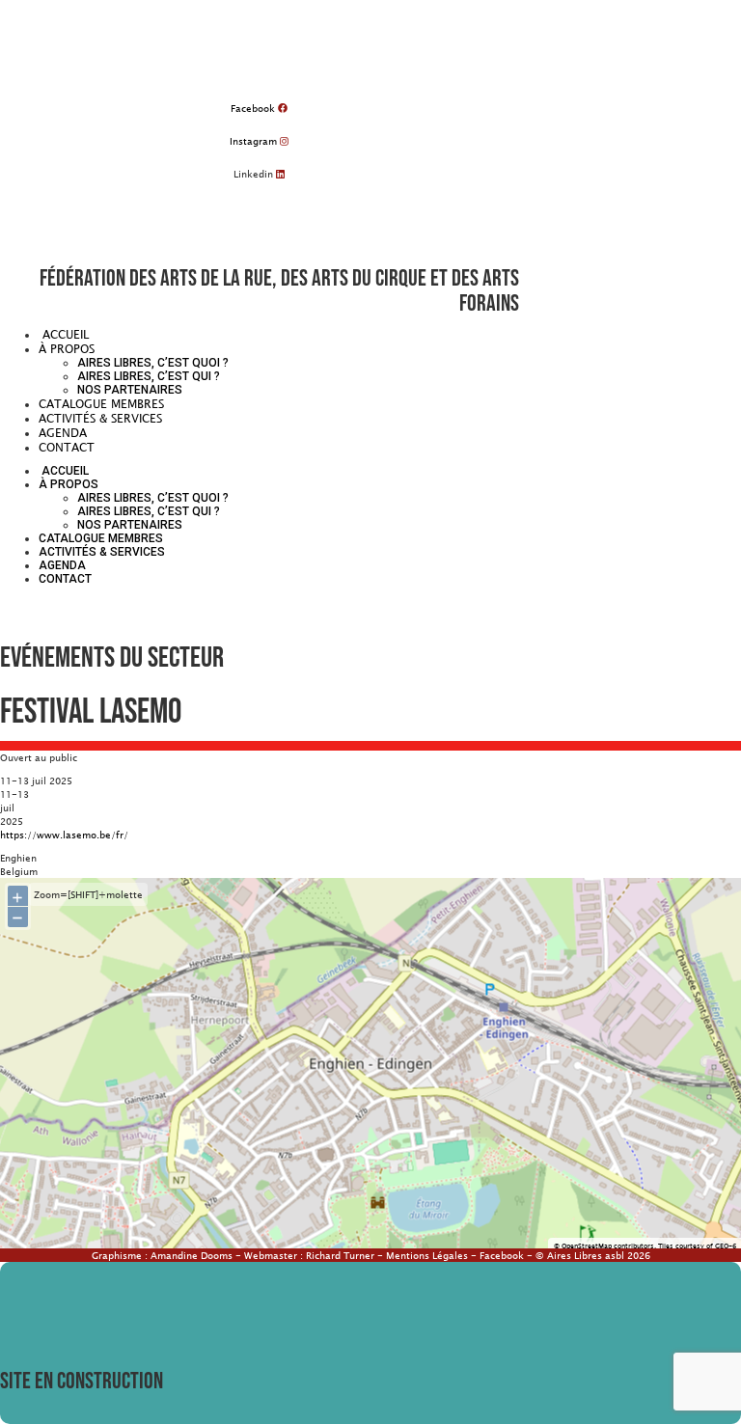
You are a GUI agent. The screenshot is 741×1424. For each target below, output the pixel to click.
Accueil (64, 334)
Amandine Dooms (192, 1255)
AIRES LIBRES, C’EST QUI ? (148, 376)
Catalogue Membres (101, 403)
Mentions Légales (427, 1255)
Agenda (63, 432)
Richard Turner (340, 1255)
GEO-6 (725, 1246)
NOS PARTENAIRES (129, 390)
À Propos (67, 348)
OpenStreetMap (587, 1246)
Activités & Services (100, 417)
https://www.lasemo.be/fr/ (64, 834)
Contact (67, 446)
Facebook (502, 1255)
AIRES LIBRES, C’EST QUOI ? (153, 363)
